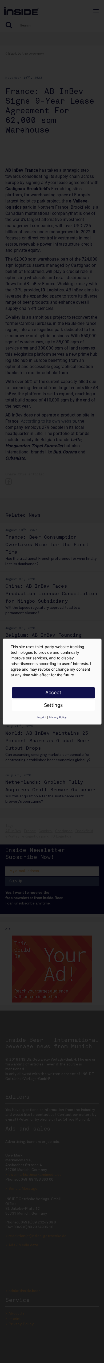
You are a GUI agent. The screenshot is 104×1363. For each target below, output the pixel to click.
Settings (53, 705)
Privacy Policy (58, 717)
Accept (53, 692)
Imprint (41, 717)
